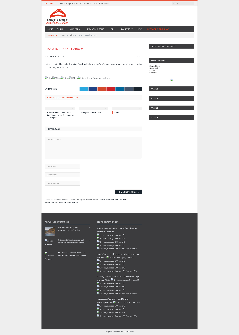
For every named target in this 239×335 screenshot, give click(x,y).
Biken (60, 29)
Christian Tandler (56, 57)
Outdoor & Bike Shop (157, 29)
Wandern (75, 29)
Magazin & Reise (95, 29)
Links (116, 112)
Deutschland (154, 66)
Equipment (127, 29)
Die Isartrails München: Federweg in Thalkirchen (69, 228)
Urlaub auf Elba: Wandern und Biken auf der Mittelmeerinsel (71, 241)
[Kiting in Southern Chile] (93, 107)
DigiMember (129, 331)
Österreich (153, 68)
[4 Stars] (73, 77)
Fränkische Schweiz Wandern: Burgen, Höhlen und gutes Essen (72, 254)
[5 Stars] (82, 77)
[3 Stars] (65, 77)
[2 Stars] (56, 77)
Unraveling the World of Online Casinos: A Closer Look (84, 3)
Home (50, 29)
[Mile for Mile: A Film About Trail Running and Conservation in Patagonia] (60, 107)
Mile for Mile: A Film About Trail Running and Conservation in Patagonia (60, 115)
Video (139, 57)
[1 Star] (48, 77)
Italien (151, 70)
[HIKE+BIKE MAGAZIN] (119, 15)
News (139, 29)
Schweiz (152, 73)
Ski (112, 29)
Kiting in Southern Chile (91, 112)
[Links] (127, 107)
